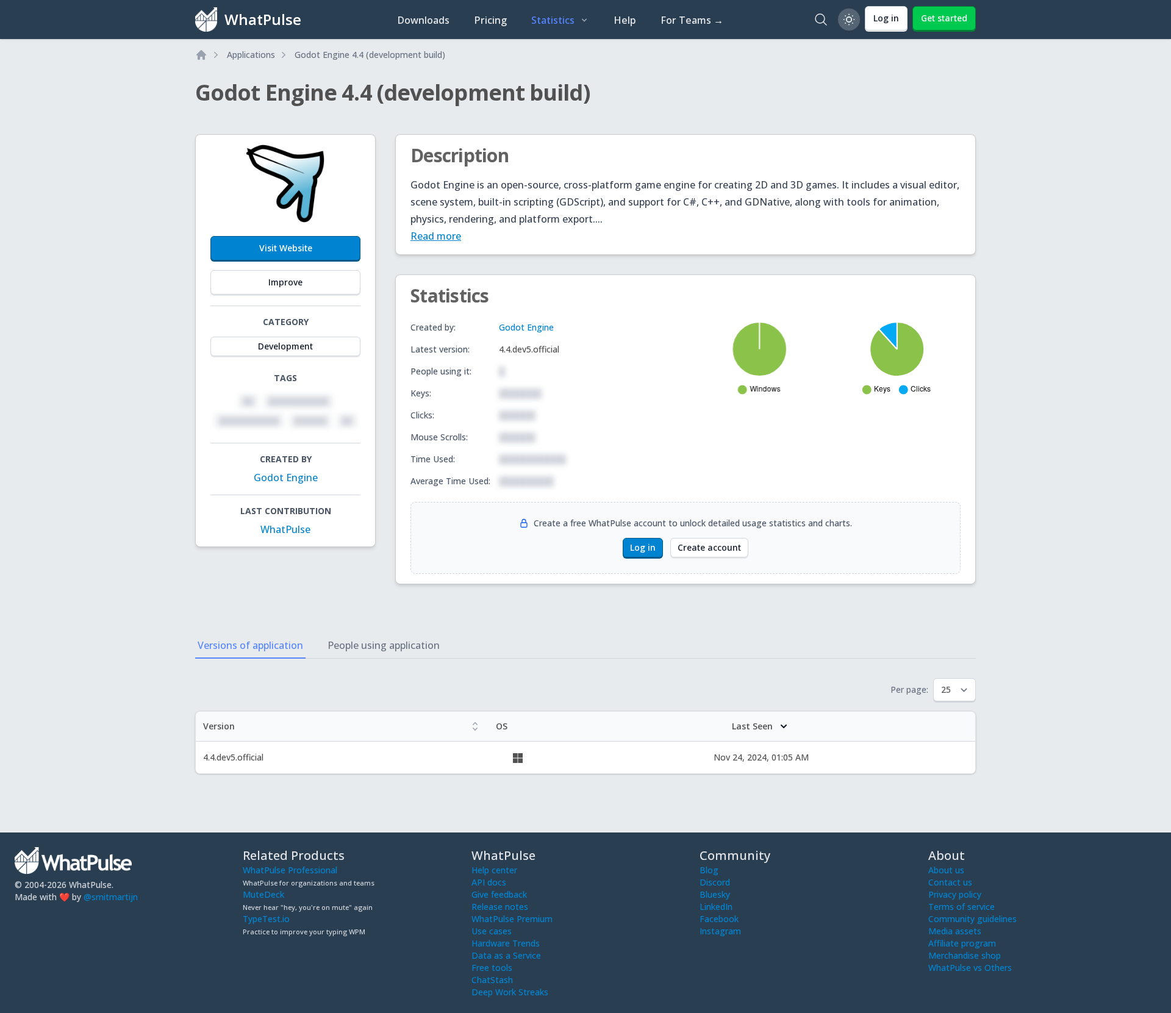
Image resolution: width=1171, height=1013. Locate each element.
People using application (384, 645)
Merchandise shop (964, 955)
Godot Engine (286, 477)
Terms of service (961, 906)
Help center (494, 870)
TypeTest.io (266, 919)
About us (946, 870)
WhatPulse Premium (512, 919)
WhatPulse (285, 529)
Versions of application (250, 645)
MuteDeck (263, 894)
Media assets (954, 931)
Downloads (423, 20)
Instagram (720, 931)
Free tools (491, 967)
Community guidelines (972, 919)
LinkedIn (716, 906)
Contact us (950, 882)
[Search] (821, 19)
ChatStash (492, 980)
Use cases (491, 931)
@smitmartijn (111, 897)
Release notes (499, 906)
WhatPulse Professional (290, 870)
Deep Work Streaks (509, 992)
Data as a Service (506, 955)
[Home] (201, 55)
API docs (488, 882)
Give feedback (499, 894)
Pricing (490, 20)
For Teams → (692, 20)
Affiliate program (962, 943)
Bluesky (715, 894)
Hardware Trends (505, 943)
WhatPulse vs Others (970, 967)
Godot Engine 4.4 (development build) (370, 54)
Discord (715, 882)
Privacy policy (954, 894)
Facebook (719, 919)
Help (625, 20)
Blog (709, 870)
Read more (435, 236)
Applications (251, 54)
